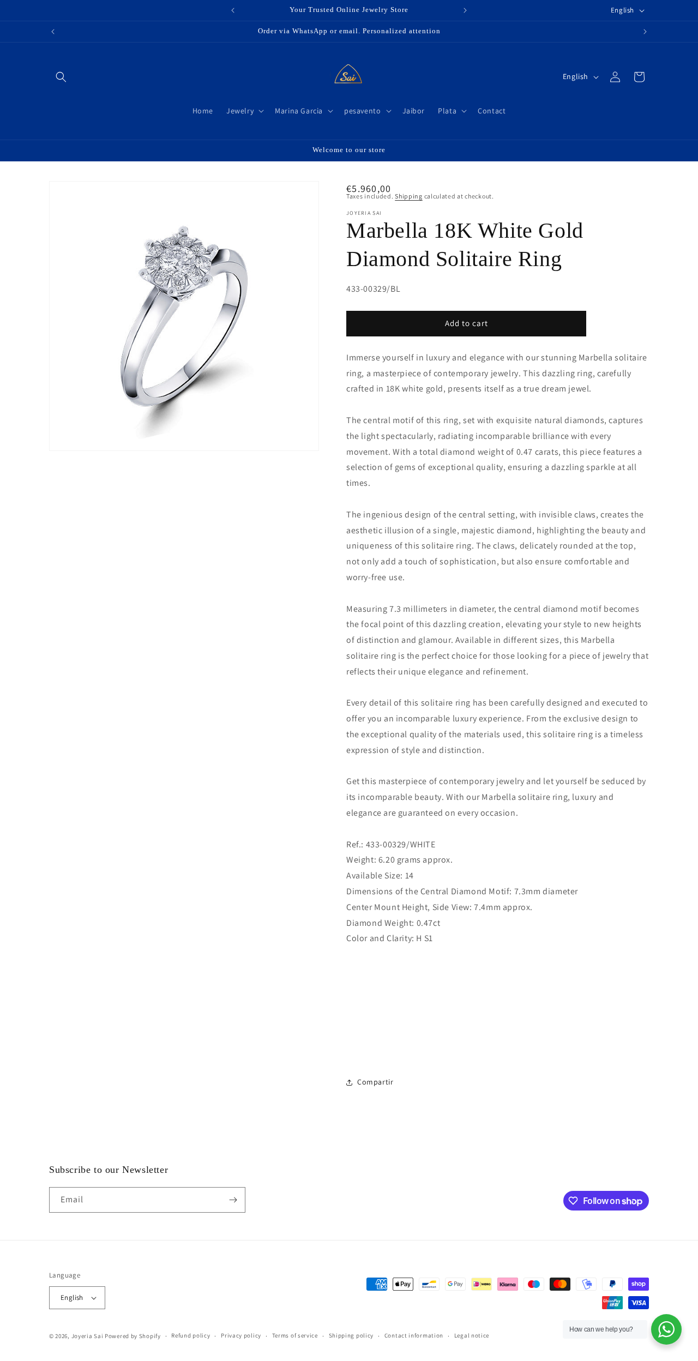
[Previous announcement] (233, 10)
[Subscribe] (233, 1200)
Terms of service (295, 1335)
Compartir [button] (375, 1082)
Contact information (413, 1335)
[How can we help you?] (666, 1329)
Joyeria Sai (87, 1336)
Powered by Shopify (133, 1336)
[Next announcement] (465, 10)
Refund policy (190, 1335)
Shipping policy (351, 1335)
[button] (61, 77)
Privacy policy (241, 1335)
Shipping (409, 196)
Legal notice (471, 1335)
